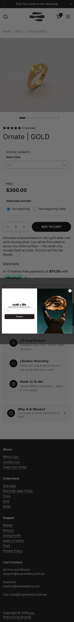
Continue (19, 317)
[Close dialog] (69, 290)
